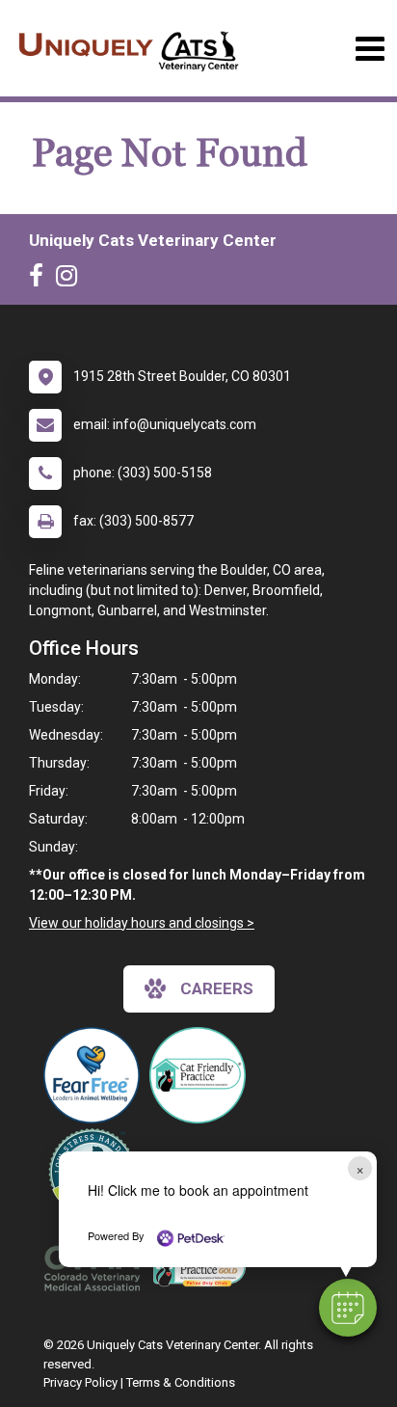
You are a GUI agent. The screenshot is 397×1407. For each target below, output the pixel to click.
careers (216, 988)
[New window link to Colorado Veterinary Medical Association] (96, 1268)
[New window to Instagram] (71, 279)
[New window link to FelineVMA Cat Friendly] (202, 1075)
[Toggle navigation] (369, 49)
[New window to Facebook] (41, 279)
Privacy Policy (80, 1382)
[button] (348, 1308)
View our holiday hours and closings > (141, 923)
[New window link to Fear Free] (96, 1075)
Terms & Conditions (180, 1382)
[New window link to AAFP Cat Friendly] (202, 1268)
